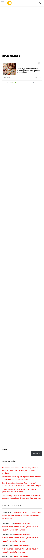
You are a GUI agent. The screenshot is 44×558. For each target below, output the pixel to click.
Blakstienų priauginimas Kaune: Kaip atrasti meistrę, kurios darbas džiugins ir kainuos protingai (20, 470)
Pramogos (6, 78)
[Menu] (2, 3)
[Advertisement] (22, 29)
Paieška (5, 449)
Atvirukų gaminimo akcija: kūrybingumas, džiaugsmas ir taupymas (28, 70)
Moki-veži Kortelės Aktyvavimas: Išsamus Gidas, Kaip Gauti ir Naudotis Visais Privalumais (21, 515)
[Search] (40, 3)
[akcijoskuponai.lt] (39, 64)
